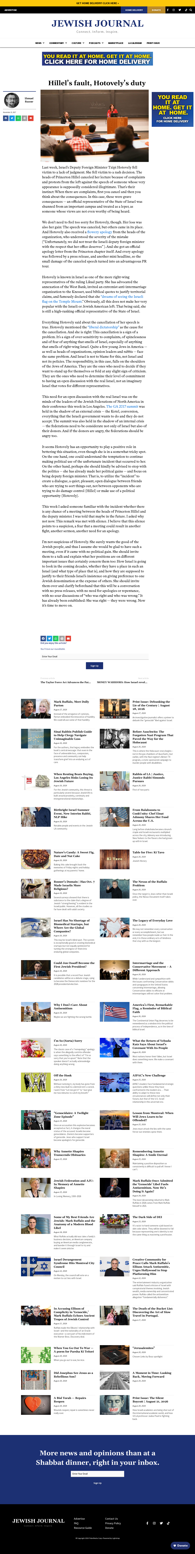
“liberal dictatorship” (103, 327)
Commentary (56, 42)
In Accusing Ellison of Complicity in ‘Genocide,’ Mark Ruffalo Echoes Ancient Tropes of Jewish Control (74, 1314)
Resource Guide (83, 1528)
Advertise (79, 1518)
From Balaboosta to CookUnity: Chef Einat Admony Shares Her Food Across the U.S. (150, 815)
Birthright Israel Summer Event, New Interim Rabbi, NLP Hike (72, 813)
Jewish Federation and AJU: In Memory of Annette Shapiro (74, 1184)
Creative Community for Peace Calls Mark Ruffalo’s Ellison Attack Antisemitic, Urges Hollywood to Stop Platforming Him (151, 1267)
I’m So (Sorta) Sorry (68, 1041)
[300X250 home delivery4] (172, 109)
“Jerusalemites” (144, 1348)
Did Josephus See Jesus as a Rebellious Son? (73, 1374)
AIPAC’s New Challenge (149, 1075)
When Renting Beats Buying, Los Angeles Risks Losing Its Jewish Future (74, 777)
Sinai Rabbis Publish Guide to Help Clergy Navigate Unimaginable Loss (73, 735)
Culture (76, 42)
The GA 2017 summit (122, 406)
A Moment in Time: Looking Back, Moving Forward (152, 1374)
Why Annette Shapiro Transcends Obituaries (69, 1153)
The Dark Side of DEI (147, 1217)
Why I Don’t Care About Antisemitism (70, 1006)
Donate (109, 1528)
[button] (6, 118)
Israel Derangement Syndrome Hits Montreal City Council (74, 1263)
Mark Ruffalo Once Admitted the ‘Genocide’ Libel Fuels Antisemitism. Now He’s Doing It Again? (153, 1186)
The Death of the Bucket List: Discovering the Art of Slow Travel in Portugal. (153, 1312)
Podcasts (94, 42)
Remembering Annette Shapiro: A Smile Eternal (150, 1153)
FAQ (76, 1523)
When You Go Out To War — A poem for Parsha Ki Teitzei (74, 1349)
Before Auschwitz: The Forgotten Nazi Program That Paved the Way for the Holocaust (153, 737)
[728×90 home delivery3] (97, 58)
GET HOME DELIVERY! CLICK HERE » (97, 3)
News (38, 42)
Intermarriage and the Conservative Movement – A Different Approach (152, 966)
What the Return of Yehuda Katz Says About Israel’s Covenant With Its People (152, 1044)
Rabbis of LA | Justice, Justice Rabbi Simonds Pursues (149, 777)
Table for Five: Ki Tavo (148, 852)
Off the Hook (63, 1075)
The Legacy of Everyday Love (153, 920)
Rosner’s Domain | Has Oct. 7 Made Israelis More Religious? (74, 885)
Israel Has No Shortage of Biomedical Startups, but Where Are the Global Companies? (72, 926)
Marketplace (115, 42)
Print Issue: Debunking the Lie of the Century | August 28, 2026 (151, 705)
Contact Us (111, 1518)
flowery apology (99, 232)
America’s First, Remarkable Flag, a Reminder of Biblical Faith (153, 1008)
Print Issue (153, 42)
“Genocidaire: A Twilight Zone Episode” (71, 1114)
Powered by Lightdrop (111, 1538)
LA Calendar (135, 42)
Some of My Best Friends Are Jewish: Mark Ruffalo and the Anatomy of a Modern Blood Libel (74, 1222)
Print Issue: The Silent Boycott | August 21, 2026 (150, 1399)
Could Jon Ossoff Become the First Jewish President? (74, 964)
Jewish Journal (98, 24)
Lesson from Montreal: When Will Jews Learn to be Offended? (153, 1116)
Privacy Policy (113, 1523)
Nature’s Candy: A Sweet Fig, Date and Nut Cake (74, 854)
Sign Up (94, 665)
